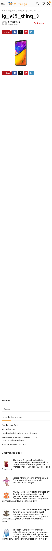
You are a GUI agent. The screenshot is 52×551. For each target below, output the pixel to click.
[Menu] (3, 3)
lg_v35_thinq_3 (16, 10)
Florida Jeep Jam (10, 425)
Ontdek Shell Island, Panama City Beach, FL (22, 433)
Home (4, 10)
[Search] (37, 3)
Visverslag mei (8, 429)
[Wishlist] (43, 3)
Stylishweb (14, 21)
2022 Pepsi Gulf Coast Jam (14, 444)
